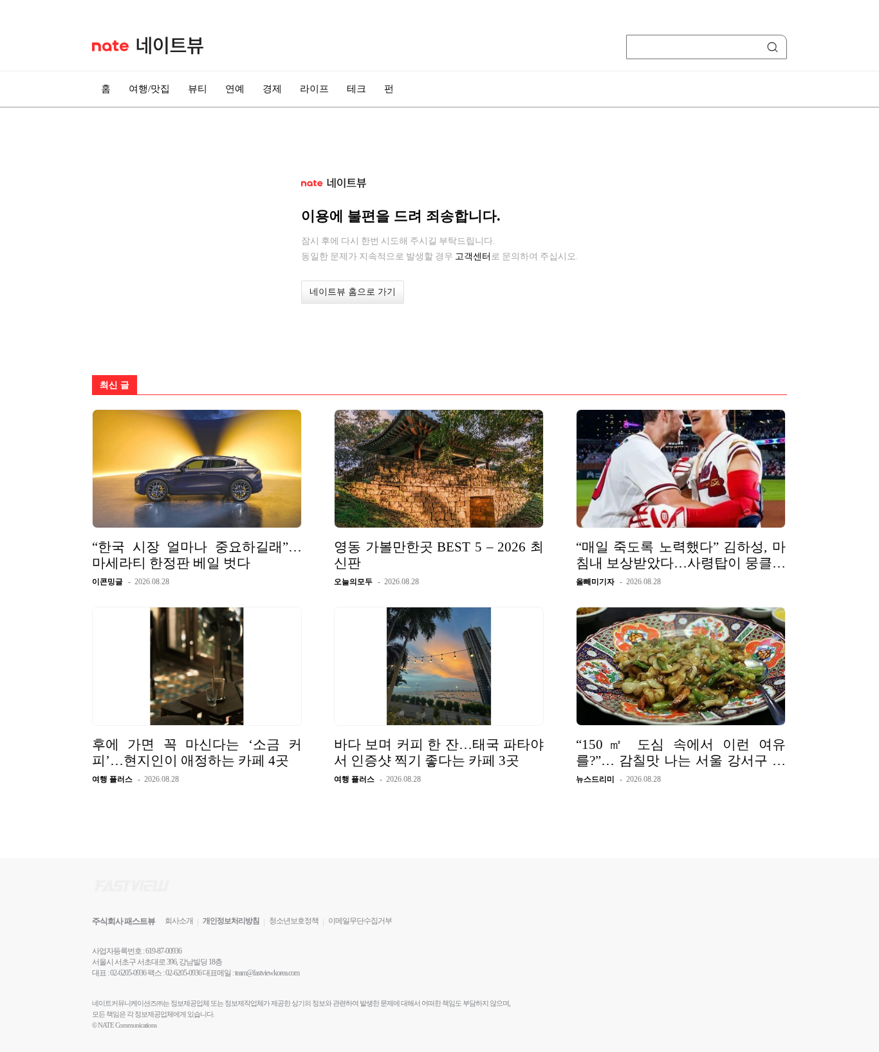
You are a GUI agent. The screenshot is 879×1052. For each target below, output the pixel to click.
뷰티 (197, 89)
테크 (356, 89)
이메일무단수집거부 (360, 920)
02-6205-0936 (128, 972)
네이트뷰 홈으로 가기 (353, 292)
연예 (235, 89)
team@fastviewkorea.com (267, 972)
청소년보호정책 (294, 920)
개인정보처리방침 (231, 920)
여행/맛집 (149, 89)
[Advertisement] (839, 345)
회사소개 (179, 920)
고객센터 (473, 256)
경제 (272, 89)
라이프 (314, 89)
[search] (775, 47)
